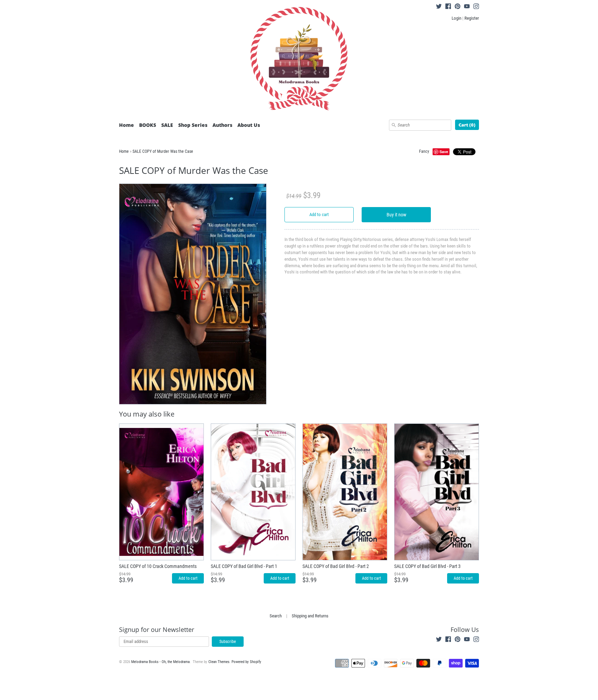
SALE (167, 125)
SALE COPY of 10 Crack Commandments (158, 566)
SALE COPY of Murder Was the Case (163, 151)
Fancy (424, 151)
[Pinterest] (457, 7)
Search (276, 615)
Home (126, 125)
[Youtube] (467, 7)
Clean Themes (218, 662)
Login (456, 18)
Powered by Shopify (246, 662)
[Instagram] (476, 7)
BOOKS (147, 125)
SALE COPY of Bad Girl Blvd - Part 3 (427, 566)
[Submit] (394, 125)
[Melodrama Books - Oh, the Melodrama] (299, 60)
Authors (222, 125)
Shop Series (192, 125)
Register (471, 18)
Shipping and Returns (310, 615)
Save (444, 151)
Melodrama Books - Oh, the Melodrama (160, 662)
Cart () (467, 125)
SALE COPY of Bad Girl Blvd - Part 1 (244, 566)
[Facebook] (448, 7)
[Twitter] (439, 7)
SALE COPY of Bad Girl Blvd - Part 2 (335, 566)
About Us (248, 125)
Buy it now (396, 214)
